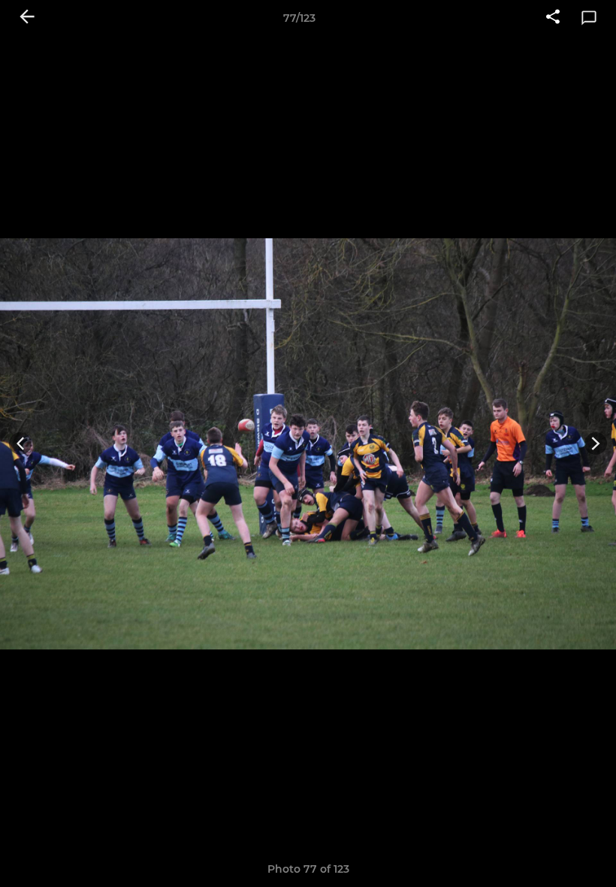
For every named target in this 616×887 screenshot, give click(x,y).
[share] (553, 18)
